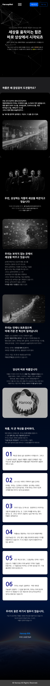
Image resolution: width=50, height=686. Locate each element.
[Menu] (20, 4)
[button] (34, 4)
